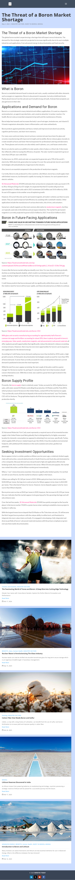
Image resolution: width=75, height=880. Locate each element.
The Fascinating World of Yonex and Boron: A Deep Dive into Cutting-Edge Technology (35, 589)
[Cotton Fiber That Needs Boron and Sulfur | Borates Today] (35, 692)
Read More (5, 598)
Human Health (18, 651)
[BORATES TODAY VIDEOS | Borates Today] (39, 877)
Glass (10, 651)
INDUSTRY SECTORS (17, 24)
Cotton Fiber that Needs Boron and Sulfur (18, 718)
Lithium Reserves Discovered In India (16, 782)
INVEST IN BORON (31, 24)
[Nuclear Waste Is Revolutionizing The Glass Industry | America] (35, 628)
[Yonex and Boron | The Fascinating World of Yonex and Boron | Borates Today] (35, 562)
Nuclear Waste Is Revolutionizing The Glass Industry (22, 653)
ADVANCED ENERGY (8, 844)
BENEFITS (5, 651)
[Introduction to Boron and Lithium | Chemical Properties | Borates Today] (35, 821)
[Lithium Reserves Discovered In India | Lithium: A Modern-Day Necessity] (35, 757)
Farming (4, 715)
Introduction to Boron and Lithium (15, 847)
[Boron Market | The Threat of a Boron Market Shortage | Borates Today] (10, 4)
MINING (40, 24)
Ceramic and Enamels (9, 587)
